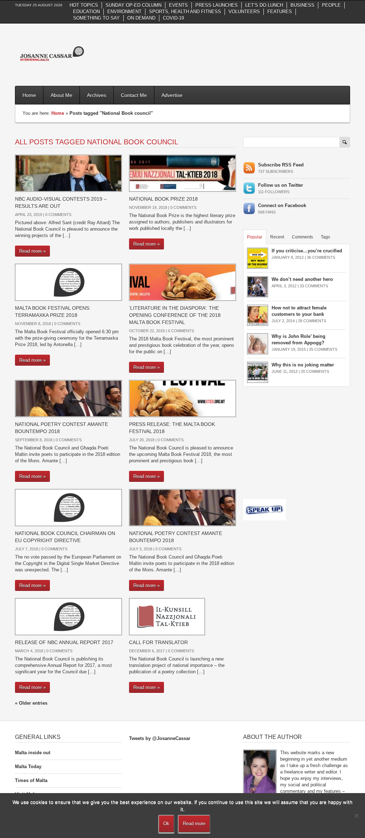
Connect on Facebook (282, 205)
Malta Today (28, 766)
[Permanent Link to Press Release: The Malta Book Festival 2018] (182, 398)
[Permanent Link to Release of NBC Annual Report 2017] (68, 616)
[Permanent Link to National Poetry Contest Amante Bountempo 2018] (68, 398)
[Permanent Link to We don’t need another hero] (257, 286)
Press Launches (216, 5)
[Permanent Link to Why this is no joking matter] (257, 372)
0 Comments (58, 214)
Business (302, 5)
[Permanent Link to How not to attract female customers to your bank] (257, 315)
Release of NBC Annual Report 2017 (64, 642)
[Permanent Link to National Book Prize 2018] (182, 172)
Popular (254, 237)
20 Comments (315, 371)
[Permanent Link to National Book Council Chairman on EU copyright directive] (68, 507)
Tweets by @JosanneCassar (159, 738)
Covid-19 (173, 18)
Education (86, 11)
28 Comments (312, 321)
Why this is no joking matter (303, 364)
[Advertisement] (220, 54)
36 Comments (321, 257)
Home (29, 95)
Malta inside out (32, 752)
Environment (124, 11)
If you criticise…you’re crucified (307, 250)
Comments (302, 237)
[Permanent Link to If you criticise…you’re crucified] (257, 258)
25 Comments (323, 349)
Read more (194, 823)
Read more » (32, 251)
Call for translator (158, 642)
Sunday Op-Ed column (133, 5)
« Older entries (31, 703)
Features (279, 11)
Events (178, 5)
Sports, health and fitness (185, 11)
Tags (325, 237)
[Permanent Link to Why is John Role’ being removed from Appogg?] (257, 343)
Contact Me (134, 95)
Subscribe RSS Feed (281, 165)
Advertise (171, 95)
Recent (277, 237)
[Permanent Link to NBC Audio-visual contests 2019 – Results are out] (68, 172)
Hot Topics (84, 5)
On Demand (141, 18)
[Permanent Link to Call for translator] (167, 616)
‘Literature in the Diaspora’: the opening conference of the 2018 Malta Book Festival (175, 315)
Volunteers (244, 11)
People (331, 5)
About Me (61, 95)
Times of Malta (31, 780)
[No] (356, 815)
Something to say (96, 18)
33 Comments (314, 286)
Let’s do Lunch (264, 5)
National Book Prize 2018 (164, 199)
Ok (166, 823)
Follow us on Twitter (280, 185)
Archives (96, 95)
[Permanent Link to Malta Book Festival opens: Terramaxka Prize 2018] (68, 281)
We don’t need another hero (302, 279)
